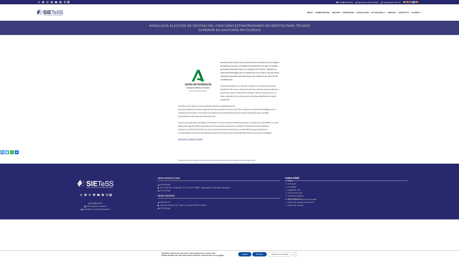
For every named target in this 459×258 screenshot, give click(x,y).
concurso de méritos (193, 160)
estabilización (219, 160)
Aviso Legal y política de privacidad (301, 199)
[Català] (407, 2)
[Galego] (413, 2)
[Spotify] (60, 2)
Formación (291, 184)
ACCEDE (415, 12)
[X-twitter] (39, 2)
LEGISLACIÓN (362, 12)
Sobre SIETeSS (293, 178)
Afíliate (290, 181)
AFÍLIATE (336, 12)
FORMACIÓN (348, 12)
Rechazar (259, 254)
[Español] (416, 2)
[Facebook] (43, 2)
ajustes (221, 255)
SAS (225, 160)
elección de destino (207, 160)
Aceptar (245, 254)
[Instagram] (47, 2)
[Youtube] (56, 2)
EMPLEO (392, 12)
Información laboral (295, 196)
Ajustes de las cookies (279, 254)
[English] (410, 2)
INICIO (310, 12)
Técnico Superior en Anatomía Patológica (241, 160)
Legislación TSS (293, 190)
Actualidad (291, 187)
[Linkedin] (52, 2)
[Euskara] (404, 2)
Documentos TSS (294, 193)
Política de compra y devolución (300, 202)
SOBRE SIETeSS (322, 12)
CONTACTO (403, 12)
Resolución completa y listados (190, 139)
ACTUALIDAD (377, 12)
